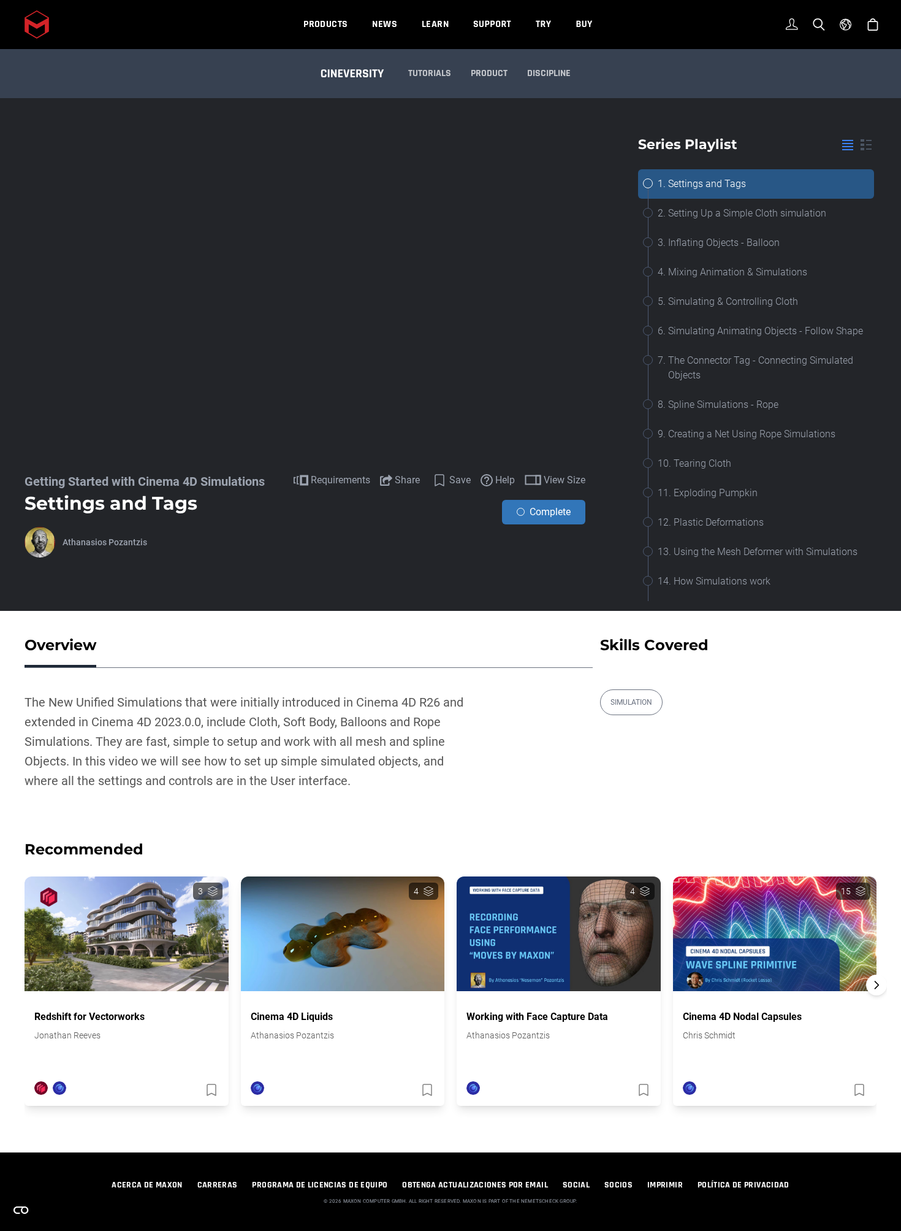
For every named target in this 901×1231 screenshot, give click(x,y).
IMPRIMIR (665, 1185)
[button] (876, 1006)
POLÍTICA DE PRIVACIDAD (743, 1185)
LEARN (435, 24)
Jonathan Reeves (67, 1035)
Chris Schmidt (709, 1035)
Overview (60, 645)
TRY (543, 24)
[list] (847, 145)
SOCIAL (576, 1185)
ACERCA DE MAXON (147, 1185)
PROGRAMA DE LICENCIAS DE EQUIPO (319, 1185)
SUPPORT (492, 24)
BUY (584, 24)
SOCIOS (618, 1185)
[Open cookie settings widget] (21, 1210)
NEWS (384, 24)
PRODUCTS (325, 24)
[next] (876, 985)
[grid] (866, 145)
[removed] (210, 1090)
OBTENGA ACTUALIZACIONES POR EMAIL (475, 1185)
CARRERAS (217, 1185)
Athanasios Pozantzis (105, 542)
